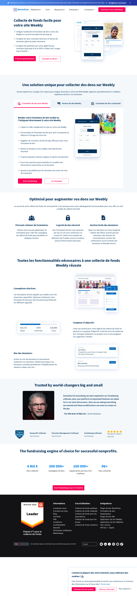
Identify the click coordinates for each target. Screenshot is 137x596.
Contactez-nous (59, 508)
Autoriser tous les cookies (83, 589)
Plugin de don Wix (107, 516)
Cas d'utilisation (82, 503)
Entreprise (73, 10)
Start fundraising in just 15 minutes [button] (68, 488)
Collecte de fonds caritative (86, 525)
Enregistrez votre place (117, 3)
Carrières (57, 516)
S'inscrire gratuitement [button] (24, 58)
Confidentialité (59, 525)
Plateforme (35, 10)
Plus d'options (124, 588)
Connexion (88, 10)
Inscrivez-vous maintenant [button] (112, 10)
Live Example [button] (56, 181)
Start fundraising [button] (30, 181)
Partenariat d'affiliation (62, 530)
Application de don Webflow (111, 522)
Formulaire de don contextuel (108, 103)
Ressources (59, 10)
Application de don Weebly (111, 519)
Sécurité (56, 528)
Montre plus (105, 584)
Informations (59, 503)
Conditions (57, 522)
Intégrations (106, 503)
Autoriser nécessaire (106, 589)
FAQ (54, 519)
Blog (55, 514)
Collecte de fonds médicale (86, 511)
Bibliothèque (58, 533)
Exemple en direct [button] (49, 58)
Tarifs (47, 10)
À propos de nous (60, 511)
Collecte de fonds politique (86, 508)
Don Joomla (105, 525)
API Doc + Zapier (107, 528)
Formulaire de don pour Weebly (35, 103)
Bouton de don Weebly (71, 103)
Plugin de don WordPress (110, 508)
